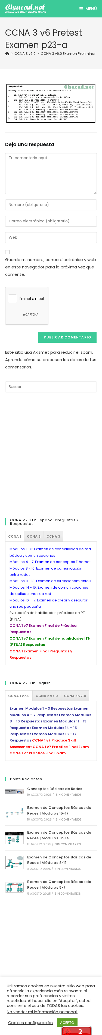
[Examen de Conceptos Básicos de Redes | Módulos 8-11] (14, 862)
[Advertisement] (51, 454)
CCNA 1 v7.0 (19, 696)
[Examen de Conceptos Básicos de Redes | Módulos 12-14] (14, 838)
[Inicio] (7, 53)
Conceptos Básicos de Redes (54, 788)
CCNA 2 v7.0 (47, 696)
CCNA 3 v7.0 (75, 696)
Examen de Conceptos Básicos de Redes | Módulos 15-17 (59, 810)
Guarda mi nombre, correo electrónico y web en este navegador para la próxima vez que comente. (50, 267)
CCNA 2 (34, 536)
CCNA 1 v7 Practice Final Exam (61, 746)
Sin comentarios (69, 795)
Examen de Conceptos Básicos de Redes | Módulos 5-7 (59, 884)
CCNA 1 (14, 536)
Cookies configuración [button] (30, 1022)
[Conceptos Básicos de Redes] (14, 791)
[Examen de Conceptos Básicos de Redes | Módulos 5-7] (14, 887)
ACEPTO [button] (67, 1022)
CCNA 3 (53, 536)
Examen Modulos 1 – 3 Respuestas (41, 708)
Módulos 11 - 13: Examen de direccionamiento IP (51, 580)
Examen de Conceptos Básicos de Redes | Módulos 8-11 (59, 860)
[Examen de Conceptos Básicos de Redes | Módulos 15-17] (14, 813)
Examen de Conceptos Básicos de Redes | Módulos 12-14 (59, 835)
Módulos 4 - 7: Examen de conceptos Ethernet (50, 561)
